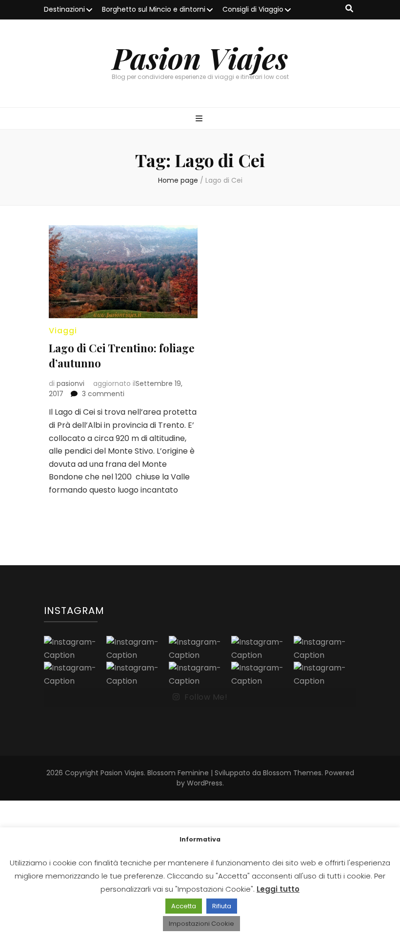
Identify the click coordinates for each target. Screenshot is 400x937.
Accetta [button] (183, 906)
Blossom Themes (292, 773)
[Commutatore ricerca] (349, 9)
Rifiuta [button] (221, 906)
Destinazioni (64, 9)
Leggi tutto (278, 889)
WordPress (204, 783)
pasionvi (70, 383)
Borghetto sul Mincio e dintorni (153, 9)
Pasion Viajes (200, 57)
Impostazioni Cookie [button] (201, 923)
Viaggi (63, 330)
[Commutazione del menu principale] (200, 119)
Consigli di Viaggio (252, 9)
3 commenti (103, 394)
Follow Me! (205, 697)
